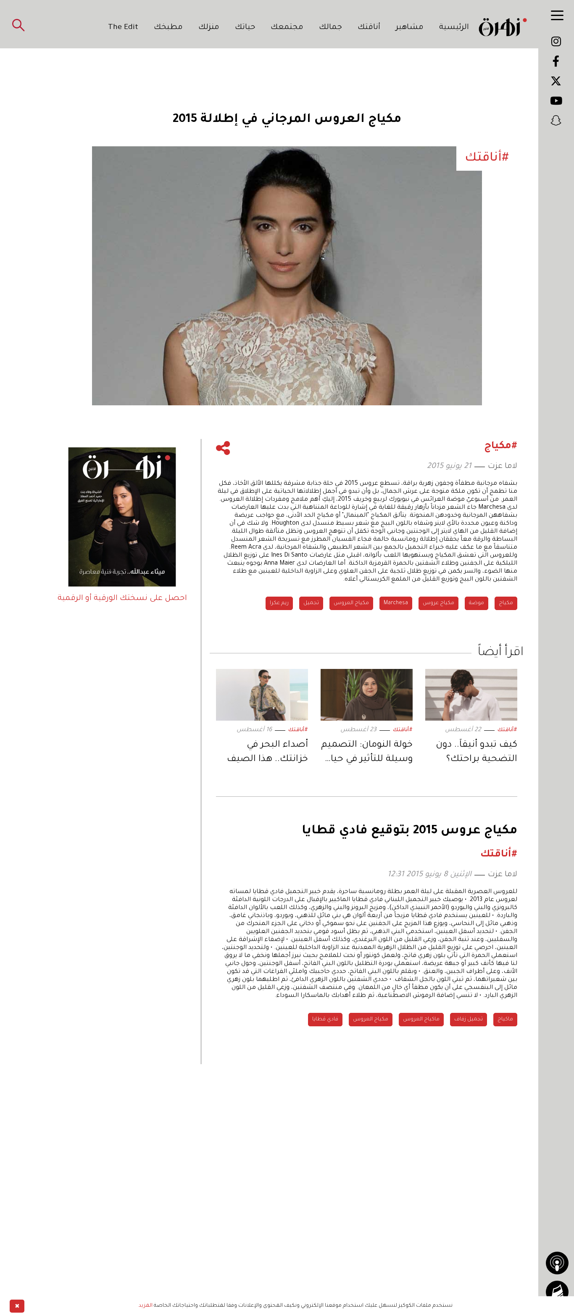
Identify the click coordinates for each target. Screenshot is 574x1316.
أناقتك (369, 28)
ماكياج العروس (421, 1020)
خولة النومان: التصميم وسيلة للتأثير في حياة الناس (367, 753)
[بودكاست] (557, 1263)
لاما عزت (502, 466)
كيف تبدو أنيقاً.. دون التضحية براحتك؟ (476, 752)
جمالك (330, 28)
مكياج (506, 603)
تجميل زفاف (468, 1020)
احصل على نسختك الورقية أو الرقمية (122, 599)
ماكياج (505, 1020)
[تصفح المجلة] (557, 1292)
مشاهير (410, 28)
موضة (476, 603)
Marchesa (396, 603)
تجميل (311, 603)
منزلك (208, 28)
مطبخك (168, 28)
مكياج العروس (351, 603)
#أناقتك (507, 730)
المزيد (146, 1306)
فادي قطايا (325, 1020)
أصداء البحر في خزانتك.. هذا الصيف (267, 752)
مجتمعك (287, 28)
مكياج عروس (438, 603)
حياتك (245, 28)
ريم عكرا (279, 603)
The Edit (123, 28)
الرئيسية (454, 28)
